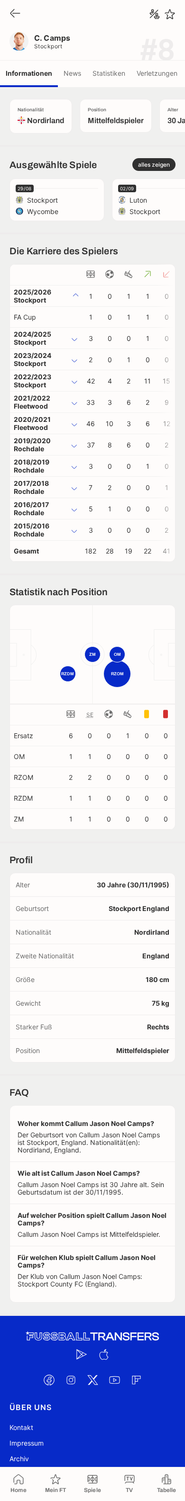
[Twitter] (92, 1380)
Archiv (19, 1459)
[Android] (81, 1355)
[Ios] (103, 1355)
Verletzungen (157, 73)
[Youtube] (114, 1380)
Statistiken (108, 73)
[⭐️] (170, 14)
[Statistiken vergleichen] (154, 14)
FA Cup (25, 317)
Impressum (26, 1443)
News (72, 73)
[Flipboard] (136, 1380)
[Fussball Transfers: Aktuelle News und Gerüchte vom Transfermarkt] (92, 1336)
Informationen (29, 73)
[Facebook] (49, 1380)
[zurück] (15, 14)
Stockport (48, 46)
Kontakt (21, 1427)
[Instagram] (71, 1380)
